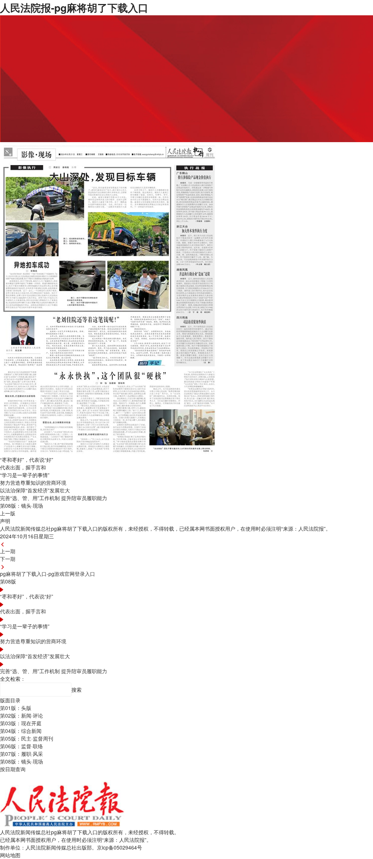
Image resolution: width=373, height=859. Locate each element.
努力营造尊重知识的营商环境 (33, 641)
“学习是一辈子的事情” (25, 626)
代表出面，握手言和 (23, 611)
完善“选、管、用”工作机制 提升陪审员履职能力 (53, 671)
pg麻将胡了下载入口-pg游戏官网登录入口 (47, 573)
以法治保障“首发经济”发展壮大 (35, 656)
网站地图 (10, 855)
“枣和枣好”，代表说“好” (26, 596)
